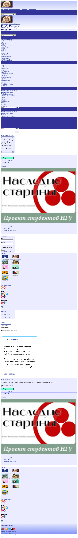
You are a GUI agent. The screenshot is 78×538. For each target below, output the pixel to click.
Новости (3, 91)
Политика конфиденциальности (7, 533)
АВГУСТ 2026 (5, 162)
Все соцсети (4, 106)
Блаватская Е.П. (5, 43)
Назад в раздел (9, 374)
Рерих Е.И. (3, 45)
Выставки (3, 70)
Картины (3, 97)
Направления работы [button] (4, 62)
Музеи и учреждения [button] (4, 108)
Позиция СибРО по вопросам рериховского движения (10, 228)
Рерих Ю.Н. (4, 48)
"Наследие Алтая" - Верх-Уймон (9, 116)
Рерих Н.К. (3, 46)
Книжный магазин (5, 80)
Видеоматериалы (5, 101)
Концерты (3, 72)
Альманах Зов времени (7, 94)
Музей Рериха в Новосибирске (9, 111)
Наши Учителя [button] (3, 37)
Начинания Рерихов (6, 56)
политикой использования (33, 534)
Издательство (4, 79)
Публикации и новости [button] (4, 88)
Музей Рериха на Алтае (7, 113)
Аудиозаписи (4, 99)
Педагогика (4, 75)
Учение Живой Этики (6, 40)
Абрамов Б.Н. (4, 52)
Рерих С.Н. (3, 50)
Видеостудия (4, 82)
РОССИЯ (3, 104)
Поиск (14, 14)
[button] (6, 285)
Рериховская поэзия (6, 77)
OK (2, 536)
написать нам (32, 9)
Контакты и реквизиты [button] (7, 525)
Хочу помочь (4, 85)
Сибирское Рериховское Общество (8, 531)
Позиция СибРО (5, 58)
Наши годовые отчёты (6, 67)
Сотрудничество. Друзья (7, 84)
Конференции (4, 73)
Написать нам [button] (4, 527)
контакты (24, 9)
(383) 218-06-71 (5, 12)
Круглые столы (5, 68)
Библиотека (4, 96)
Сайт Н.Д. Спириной (6, 60)
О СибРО (3, 65)
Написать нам (7, 317)
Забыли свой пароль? (6, 251)
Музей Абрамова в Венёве (7, 115)
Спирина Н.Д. (4, 53)
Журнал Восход (5, 92)
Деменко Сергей (11, 339)
